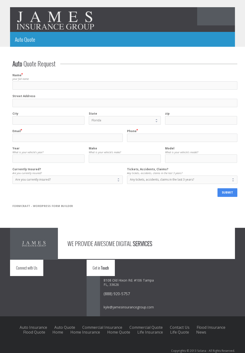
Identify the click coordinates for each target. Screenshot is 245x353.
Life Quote (179, 332)
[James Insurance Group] (55, 20)
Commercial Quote (146, 327)
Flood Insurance (211, 327)
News (201, 332)
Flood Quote (34, 332)
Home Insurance (85, 332)
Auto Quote (64, 327)
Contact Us (179, 327)
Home (57, 332)
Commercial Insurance (102, 327)
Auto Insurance (33, 327)
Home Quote (118, 332)
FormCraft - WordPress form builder (42, 206)
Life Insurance (150, 332)
